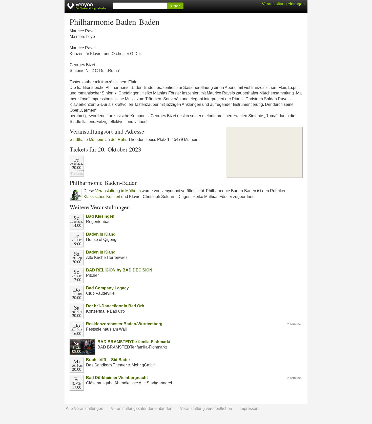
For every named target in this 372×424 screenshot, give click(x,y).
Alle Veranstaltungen (84, 408)
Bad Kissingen (100, 216)
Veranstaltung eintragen (283, 4)
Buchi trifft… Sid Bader (108, 360)
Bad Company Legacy (107, 288)
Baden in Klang (101, 234)
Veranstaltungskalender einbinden (141, 408)
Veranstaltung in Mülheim (118, 191)
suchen (175, 6)
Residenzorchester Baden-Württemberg (124, 324)
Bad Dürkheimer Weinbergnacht (117, 378)
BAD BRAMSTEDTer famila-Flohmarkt (133, 342)
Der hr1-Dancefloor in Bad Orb (115, 306)
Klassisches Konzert (102, 196)
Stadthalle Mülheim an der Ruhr (98, 139)
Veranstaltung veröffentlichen (206, 408)
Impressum (249, 408)
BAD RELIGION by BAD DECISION (119, 270)
